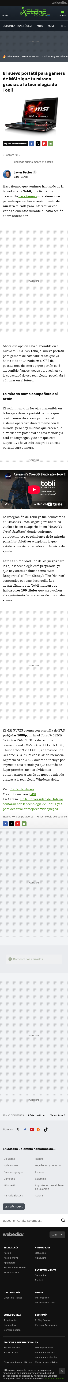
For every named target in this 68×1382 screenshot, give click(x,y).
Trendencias (10, 1320)
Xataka (8, 1252)
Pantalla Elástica (13, 1195)
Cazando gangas (13, 1172)
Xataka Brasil (11, 1352)
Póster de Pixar (36, 1115)
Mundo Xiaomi (11, 1272)
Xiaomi (39, 1195)
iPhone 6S (10, 1185)
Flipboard (44, 143)
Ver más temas (14, 1206)
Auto (40, 25)
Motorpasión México (46, 1362)
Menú (5, 15)
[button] (25, 172)
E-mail (50, 143)
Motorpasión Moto (45, 1302)
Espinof (39, 1280)
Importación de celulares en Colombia (49, 1186)
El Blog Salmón (43, 1320)
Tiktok (45, 1129)
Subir (54, 1234)
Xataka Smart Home (15, 1267)
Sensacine (41, 1275)
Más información (54, 1378)
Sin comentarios (17, 143)
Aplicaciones (11, 1165)
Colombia (40, 1178)
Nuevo (62, 15)
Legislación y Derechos (48, 1165)
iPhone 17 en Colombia (19, 56)
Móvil (51, 25)
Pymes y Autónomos (46, 1325)
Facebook (31, 143)
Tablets (39, 1158)
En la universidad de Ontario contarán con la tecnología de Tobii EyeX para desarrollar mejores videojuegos (33, 804)
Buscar (63, 1220)
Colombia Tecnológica (17, 25)
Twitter (38, 143)
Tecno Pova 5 (58, 1115)
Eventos (39, 1172)
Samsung (9, 1178)
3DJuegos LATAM (44, 1347)
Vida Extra (40, 1257)
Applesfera (10, 1262)
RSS (38, 1129)
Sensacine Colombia (46, 1357)
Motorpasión (42, 1297)
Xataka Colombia (34, 12)
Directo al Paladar (13, 1297)
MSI (33, 794)
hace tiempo (27, 196)
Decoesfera (10, 1325)
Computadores (24, 816)
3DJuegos (40, 1252)
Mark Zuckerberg (45, 56)
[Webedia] (60, 3)
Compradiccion (12, 1329)
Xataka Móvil (11, 1257)
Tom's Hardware (22, 789)
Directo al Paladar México (18, 1362)
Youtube (32, 1129)
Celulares (9, 1158)
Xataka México (12, 1347)
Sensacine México (45, 1352)
